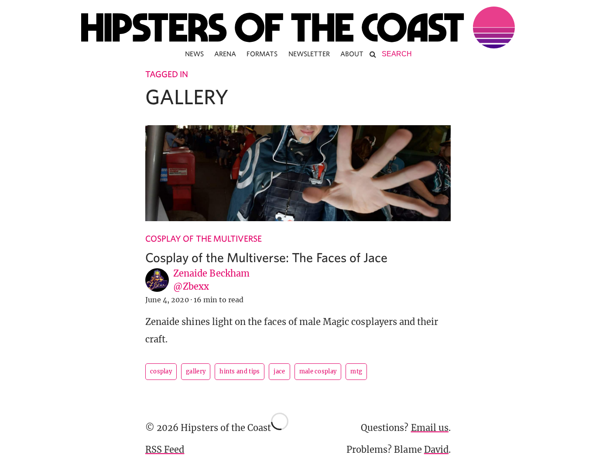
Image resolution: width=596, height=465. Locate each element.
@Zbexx (191, 286)
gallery (196, 371)
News (194, 54)
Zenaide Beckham (211, 273)
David (436, 449)
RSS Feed (164, 449)
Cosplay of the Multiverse (203, 238)
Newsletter (309, 54)
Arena (225, 54)
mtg (356, 371)
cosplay (161, 371)
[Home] (298, 27)
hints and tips (239, 371)
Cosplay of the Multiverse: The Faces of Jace (266, 257)
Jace (279, 371)
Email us (430, 427)
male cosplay (318, 371)
